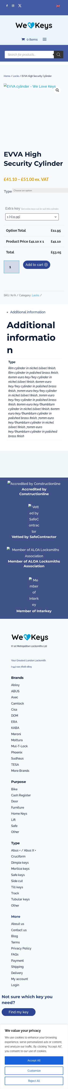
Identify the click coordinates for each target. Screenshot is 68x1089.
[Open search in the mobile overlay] (34, 54)
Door (14, 801)
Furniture (17, 807)
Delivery (17, 973)
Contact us (19, 930)
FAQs (15, 954)
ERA (14, 722)
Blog (14, 936)
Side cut (17, 881)
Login (15, 985)
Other (15, 832)
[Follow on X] (20, 6)
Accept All (34, 1060)
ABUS (15, 691)
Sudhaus (17, 758)
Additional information (28, 312)
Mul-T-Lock (19, 746)
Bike (14, 789)
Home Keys (19, 813)
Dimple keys (20, 862)
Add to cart (34, 265)
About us (17, 924)
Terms (15, 942)
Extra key (32, 208)
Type (8, 191)
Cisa (14, 709)
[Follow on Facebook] (7, 5)
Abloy (15, 685)
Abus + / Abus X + (23, 850)
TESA (15, 764)
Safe (14, 826)
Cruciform (18, 856)
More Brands (20, 771)
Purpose (18, 782)
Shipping (17, 967)
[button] (57, 90)
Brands (17, 678)
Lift (13, 820)
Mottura (17, 740)
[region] (34, 1056)
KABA (15, 728)
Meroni (16, 734)
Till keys (17, 887)
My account (19, 979)
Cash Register (21, 795)
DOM (14, 715)
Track (15, 893)
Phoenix (16, 752)
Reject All (34, 1080)
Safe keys (18, 875)
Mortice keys (20, 869)
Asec (14, 697)
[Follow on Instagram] (13, 5)
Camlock (17, 703)
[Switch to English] (58, 6)
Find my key (19, 1012)
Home (7, 76)
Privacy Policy (21, 948)
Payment (17, 960)
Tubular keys (20, 899)
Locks (16, 76)
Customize (34, 1070)
